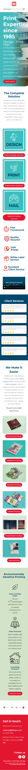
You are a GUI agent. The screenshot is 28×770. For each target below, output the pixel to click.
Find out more (15, 693)
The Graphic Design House (17, 764)
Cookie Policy (15, 761)
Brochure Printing (14, 436)
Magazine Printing (14, 460)
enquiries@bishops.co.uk (12, 730)
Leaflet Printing (14, 511)
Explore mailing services (14, 217)
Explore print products (14, 186)
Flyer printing (14, 560)
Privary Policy (7, 761)
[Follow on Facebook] (19, 756)
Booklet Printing (14, 485)
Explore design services (14, 155)
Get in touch (10, 81)
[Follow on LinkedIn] (23, 756)
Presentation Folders (14, 536)
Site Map (22, 761)
